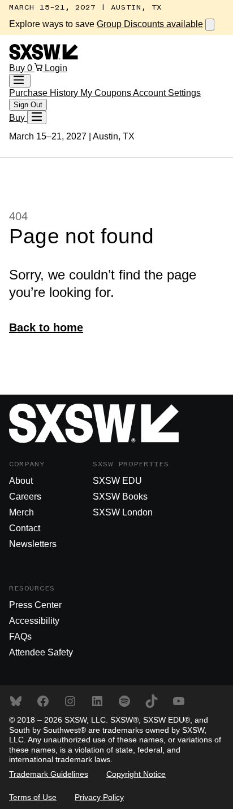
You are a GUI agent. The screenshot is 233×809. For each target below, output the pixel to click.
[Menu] (36, 117)
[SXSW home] (43, 57)
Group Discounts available (150, 24)
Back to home (46, 327)
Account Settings (167, 93)
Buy (18, 68)
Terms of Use (33, 797)
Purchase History (44, 93)
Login (56, 68)
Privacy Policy (99, 797)
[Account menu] (20, 81)
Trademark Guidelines (48, 774)
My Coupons (106, 93)
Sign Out (28, 104)
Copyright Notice (136, 774)
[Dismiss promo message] (209, 24)
